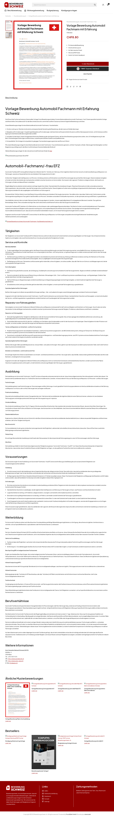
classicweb (87, 814)
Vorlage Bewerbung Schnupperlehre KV (43, 688)
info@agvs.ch (13, 663)
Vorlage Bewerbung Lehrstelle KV (93, 741)
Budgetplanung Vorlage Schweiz (67, 743)
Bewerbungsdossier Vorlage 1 (40, 771)
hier (51, 151)
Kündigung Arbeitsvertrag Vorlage (15, 741)
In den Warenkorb (88, 64)
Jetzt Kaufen (87, 74)
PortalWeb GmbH (71, 814)
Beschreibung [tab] (11, 98)
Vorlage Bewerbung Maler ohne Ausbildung (17, 719)
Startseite (8, 16)
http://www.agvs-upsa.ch (15, 661)
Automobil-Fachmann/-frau (88, 21)
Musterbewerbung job (20, 16)
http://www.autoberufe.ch (16, 659)
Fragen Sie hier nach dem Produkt (78, 79)
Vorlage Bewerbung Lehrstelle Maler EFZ (69, 688)
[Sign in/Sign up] (103, 4)
